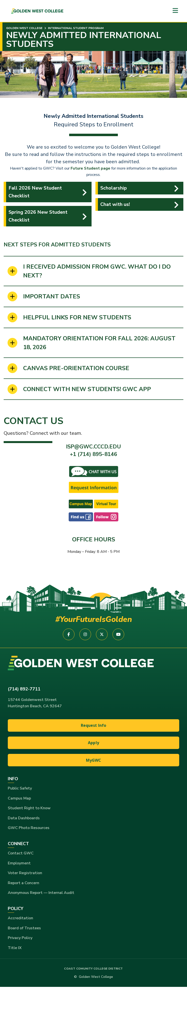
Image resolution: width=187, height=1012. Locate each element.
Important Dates (51, 296)
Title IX (15, 948)
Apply (93, 742)
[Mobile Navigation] (175, 11)
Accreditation (20, 918)
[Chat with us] (93, 471)
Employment (19, 863)
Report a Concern (23, 883)
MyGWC (93, 760)
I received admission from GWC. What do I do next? (97, 271)
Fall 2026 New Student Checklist (35, 192)
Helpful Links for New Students (77, 317)
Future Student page (90, 168)
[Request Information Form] (93, 487)
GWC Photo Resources (28, 827)
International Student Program (75, 28)
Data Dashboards (24, 818)
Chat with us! (115, 204)
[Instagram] (106, 516)
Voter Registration (25, 873)
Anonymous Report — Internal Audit (41, 892)
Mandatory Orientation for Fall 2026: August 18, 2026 (99, 342)
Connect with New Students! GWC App (87, 389)
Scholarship (113, 188)
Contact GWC (21, 853)
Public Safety (20, 788)
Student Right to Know (29, 808)
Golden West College (24, 28)
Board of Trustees (24, 928)
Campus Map (19, 798)
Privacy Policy (20, 938)
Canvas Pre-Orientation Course (76, 368)
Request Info (93, 725)
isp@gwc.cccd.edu (93, 446)
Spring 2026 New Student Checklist (38, 216)
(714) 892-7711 (24, 689)
